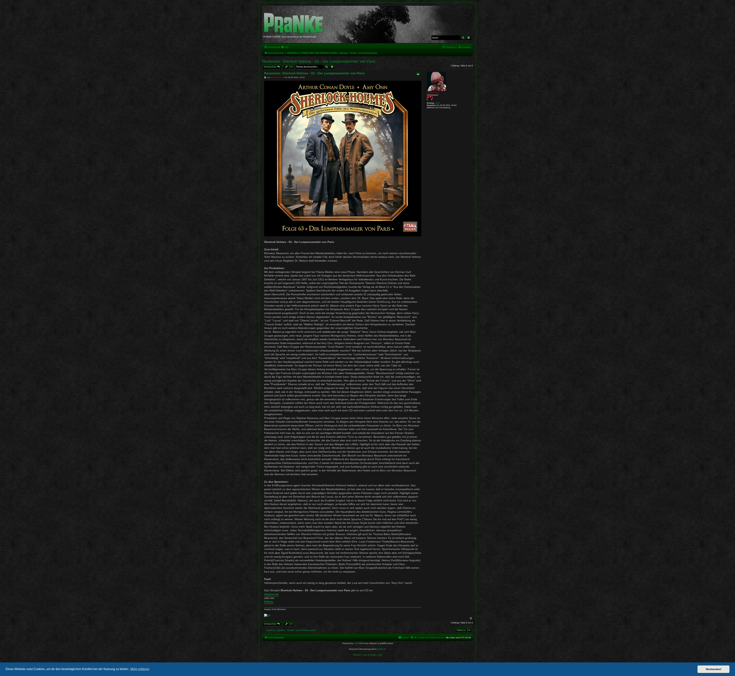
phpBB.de (381, 649)
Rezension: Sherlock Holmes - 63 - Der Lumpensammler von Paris (318, 61)
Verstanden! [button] (713, 669)
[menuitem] (285, 47)
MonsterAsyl (433, 93)
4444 (437, 103)
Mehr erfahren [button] (139, 669)
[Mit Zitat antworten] (418, 74)
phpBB (357, 643)
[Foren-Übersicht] (295, 21)
